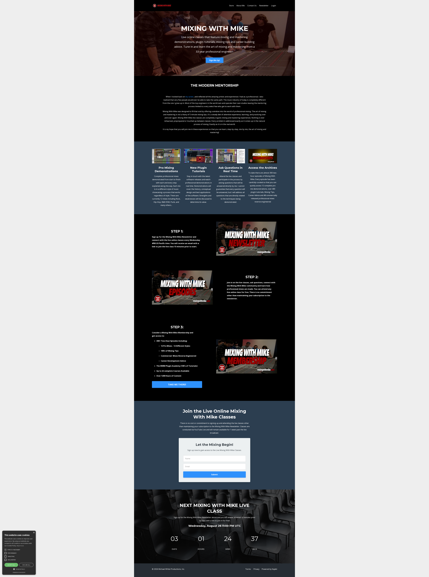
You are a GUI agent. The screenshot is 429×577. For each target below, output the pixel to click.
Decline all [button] (26, 565)
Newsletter (263, 5)
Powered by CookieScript (19, 572)
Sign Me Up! (214, 60)
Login (273, 5)
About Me (240, 5)
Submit (214, 474)
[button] (19, 569)
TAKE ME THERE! (177, 384)
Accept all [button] (11, 565)
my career (189, 96)
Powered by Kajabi (269, 569)
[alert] (19, 553)
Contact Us (252, 5)
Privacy (256, 569)
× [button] (34, 532)
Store (231, 5)
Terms (248, 569)
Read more (20, 546)
